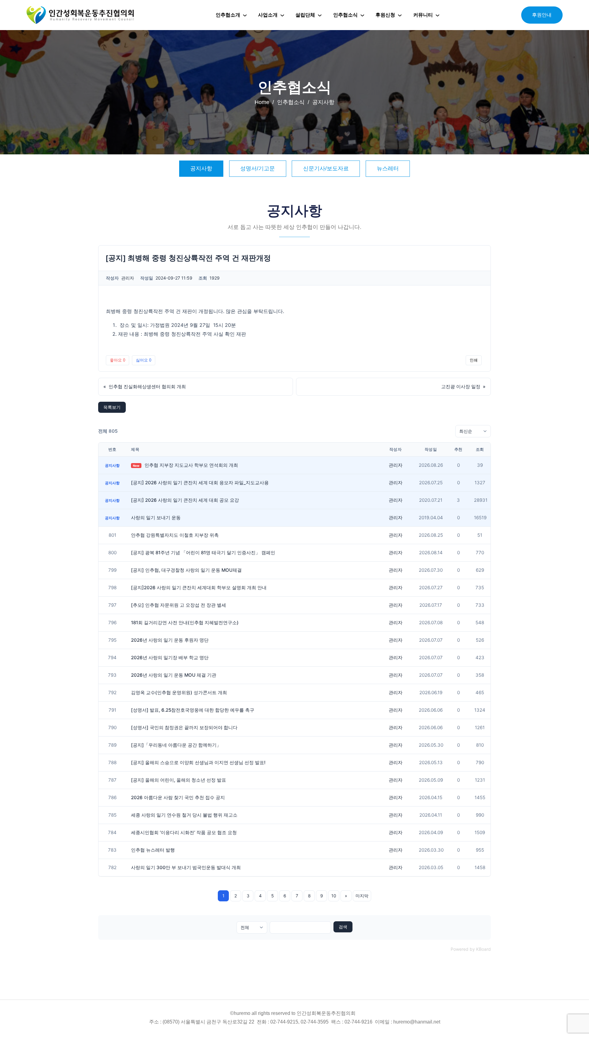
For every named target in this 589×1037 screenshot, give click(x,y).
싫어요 (143, 360)
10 (333, 895)
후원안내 (542, 14)
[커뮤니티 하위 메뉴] (437, 15)
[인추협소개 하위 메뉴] (245, 15)
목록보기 (112, 407)
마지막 (362, 895)
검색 (343, 926)
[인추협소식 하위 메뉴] (362, 15)
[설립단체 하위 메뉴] (320, 15)
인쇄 (474, 360)
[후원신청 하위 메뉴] (400, 15)
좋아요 (117, 360)
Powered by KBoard (471, 949)
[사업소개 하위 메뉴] (282, 15)
